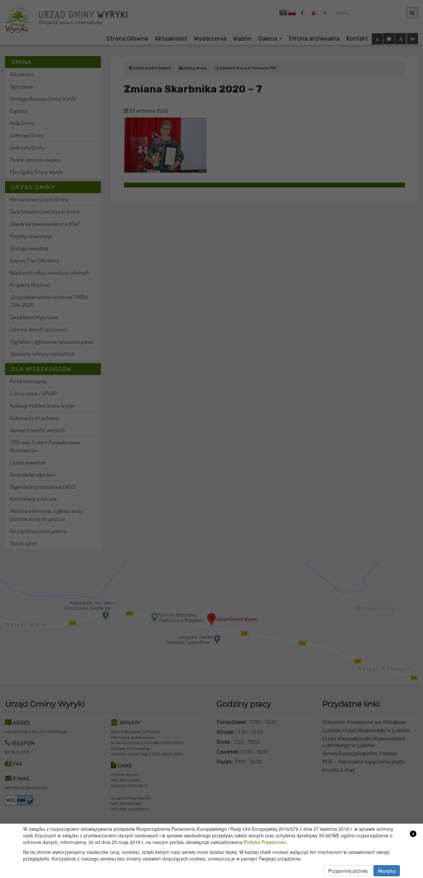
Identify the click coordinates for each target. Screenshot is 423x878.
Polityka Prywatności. (266, 842)
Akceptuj (387, 870)
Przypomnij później (347, 870)
